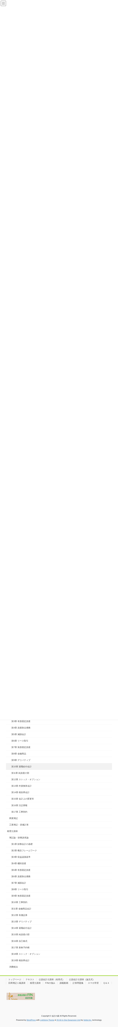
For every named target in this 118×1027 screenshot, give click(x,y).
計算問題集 (78, 983)
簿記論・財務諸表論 (19, 837)
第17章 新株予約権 (20, 947)
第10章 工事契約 (19, 902)
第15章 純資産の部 (20, 934)
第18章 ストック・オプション (25, 954)
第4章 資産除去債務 (20, 727)
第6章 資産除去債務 (20, 876)
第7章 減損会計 (18, 883)
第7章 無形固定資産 (20, 747)
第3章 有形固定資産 (20, 721)
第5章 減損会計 (18, 734)
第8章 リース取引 (19, 889)
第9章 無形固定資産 (20, 896)
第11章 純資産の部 (20, 773)
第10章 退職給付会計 (21, 766)
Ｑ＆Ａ (106, 983)
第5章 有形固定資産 (20, 870)
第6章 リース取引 (19, 741)
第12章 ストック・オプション (25, 779)
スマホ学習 (93, 983)
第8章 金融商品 (18, 753)
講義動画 (64, 983)
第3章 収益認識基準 (20, 857)
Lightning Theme (47, 1020)
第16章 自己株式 (19, 941)
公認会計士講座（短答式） (52, 979)
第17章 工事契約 (19, 812)
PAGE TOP (112, 993)
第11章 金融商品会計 (21, 908)
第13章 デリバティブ (21, 921)
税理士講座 (12, 831)
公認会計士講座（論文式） (82, 979)
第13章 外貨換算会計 (21, 786)
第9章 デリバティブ (20, 760)
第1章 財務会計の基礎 (22, 844)
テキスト (30, 979)
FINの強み (50, 983)
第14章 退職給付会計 (21, 928)
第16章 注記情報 (19, 805)
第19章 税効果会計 (20, 960)
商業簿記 (13, 818)
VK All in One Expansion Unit (68, 1020)
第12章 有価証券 (19, 915)
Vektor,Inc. (87, 1020)
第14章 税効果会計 (20, 792)
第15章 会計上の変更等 (22, 799)
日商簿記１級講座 (17, 983)
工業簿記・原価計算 (19, 824)
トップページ (14, 979)
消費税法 (13, 967)
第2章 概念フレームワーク (24, 850)
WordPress (31, 1020)
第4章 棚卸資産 (18, 863)
